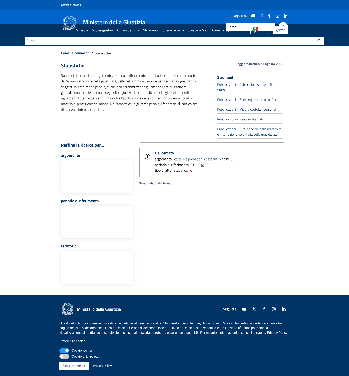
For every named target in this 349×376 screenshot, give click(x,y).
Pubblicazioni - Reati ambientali (240, 119)
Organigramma (128, 30)
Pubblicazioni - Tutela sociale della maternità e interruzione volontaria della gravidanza (249, 131)
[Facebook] (268, 14)
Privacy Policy (102, 365)
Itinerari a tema (173, 30)
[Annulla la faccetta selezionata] (232, 159)
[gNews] (280, 30)
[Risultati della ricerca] (319, 41)
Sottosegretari (102, 30)
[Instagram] (276, 14)
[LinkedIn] (284, 14)
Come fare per (222, 30)
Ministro (82, 30)
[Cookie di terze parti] (64, 356)
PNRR (263, 29)
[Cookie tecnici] (64, 350)
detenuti (212, 159)
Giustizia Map (198, 30)
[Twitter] (260, 14)
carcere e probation (188, 159)
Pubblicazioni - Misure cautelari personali (247, 109)
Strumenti (150, 30)
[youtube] (252, 14)
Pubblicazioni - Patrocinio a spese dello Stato (245, 87)
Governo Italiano (71, 5)
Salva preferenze (74, 365)
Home (67, 29)
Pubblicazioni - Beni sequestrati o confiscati (248, 99)
